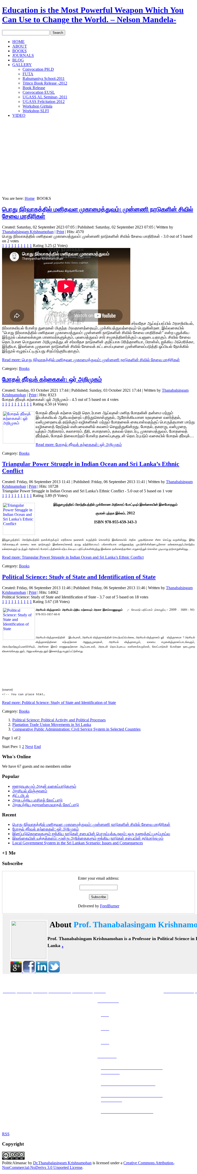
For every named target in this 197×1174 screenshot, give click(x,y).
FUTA (28, 74)
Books (24, 368)
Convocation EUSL (39, 92)
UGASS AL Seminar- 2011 (45, 97)
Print (60, 232)
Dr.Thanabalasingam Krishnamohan (62, 1163)
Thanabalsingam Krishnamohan (28, 232)
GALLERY (22, 65)
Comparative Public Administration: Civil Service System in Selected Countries (76, 729)
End (37, 746)
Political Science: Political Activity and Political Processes (59, 720)
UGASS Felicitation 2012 (44, 101)
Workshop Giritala (37, 106)
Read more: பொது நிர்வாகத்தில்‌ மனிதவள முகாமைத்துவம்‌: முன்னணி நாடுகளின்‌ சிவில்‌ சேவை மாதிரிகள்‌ (91, 360)
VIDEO (18, 115)
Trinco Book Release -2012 (45, 83)
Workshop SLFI (36, 111)
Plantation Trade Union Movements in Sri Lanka (51, 724)
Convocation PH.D (38, 69)
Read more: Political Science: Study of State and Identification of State (59, 702)
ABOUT (19, 46)
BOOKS (19, 51)
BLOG (18, 60)
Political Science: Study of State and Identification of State (79, 577)
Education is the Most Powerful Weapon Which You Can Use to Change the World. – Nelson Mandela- (93, 14)
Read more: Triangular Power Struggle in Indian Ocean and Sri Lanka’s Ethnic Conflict (73, 557)
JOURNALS (23, 55)
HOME (18, 41)
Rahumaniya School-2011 (44, 78)
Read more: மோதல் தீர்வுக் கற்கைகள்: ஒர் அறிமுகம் (79, 444)
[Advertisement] (98, 158)
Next (29, 746)
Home (30, 198)
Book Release (34, 88)
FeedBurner (109, 906)
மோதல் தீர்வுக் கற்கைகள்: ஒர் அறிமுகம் (52, 379)
